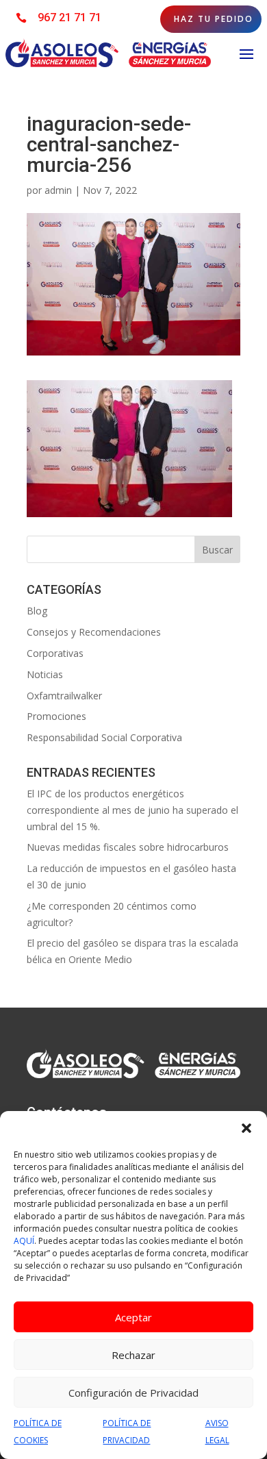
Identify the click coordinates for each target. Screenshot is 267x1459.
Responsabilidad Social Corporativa (104, 737)
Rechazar (133, 1355)
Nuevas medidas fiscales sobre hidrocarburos (128, 846)
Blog (37, 610)
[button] (246, 1128)
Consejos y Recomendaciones (94, 631)
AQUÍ (24, 1241)
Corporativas (55, 653)
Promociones (56, 716)
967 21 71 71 (69, 17)
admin (58, 190)
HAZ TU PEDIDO (213, 19)
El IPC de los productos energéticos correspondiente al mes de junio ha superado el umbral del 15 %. (132, 810)
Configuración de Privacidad (133, 1392)
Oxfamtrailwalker (64, 695)
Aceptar (133, 1317)
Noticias (45, 674)
